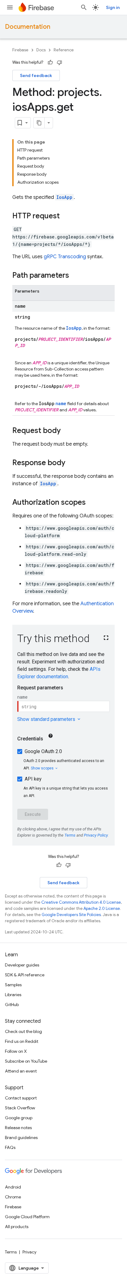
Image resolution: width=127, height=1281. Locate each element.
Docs (41, 50)
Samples (13, 985)
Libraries (13, 994)
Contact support (21, 1098)
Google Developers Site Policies (71, 914)
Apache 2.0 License (102, 908)
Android (13, 1187)
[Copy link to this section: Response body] (71, 463)
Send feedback (36, 75)
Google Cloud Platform (27, 1216)
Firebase (20, 50)
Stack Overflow (20, 1108)
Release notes (18, 1127)
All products (16, 1226)
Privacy (29, 1251)
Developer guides (22, 965)
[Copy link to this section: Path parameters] (75, 276)
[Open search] (84, 7)
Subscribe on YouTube (26, 1061)
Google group (18, 1117)
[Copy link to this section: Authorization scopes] (92, 503)
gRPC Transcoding (65, 257)
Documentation (27, 27)
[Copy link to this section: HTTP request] (66, 216)
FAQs (10, 1147)
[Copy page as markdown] (39, 123)
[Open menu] (10, 7)
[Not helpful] (59, 62)
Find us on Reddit (21, 1041)
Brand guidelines (21, 1137)
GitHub (12, 1004)
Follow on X (16, 1051)
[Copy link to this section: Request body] (67, 431)
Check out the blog (23, 1031)
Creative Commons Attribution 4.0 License (81, 902)
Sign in (113, 7)
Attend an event (21, 1071)
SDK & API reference (24, 975)
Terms (11, 1251)
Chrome (13, 1197)
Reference (64, 50)
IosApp (64, 197)
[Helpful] (50, 62)
